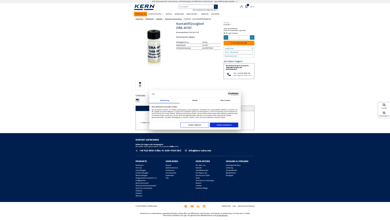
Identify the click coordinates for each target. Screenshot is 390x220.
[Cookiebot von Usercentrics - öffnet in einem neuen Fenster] (229, 94)
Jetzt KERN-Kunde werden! (224, 1)
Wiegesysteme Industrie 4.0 (146, 178)
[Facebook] (186, 207)
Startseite (139, 19)
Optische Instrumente (173, 19)
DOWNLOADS (179, 14)
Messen (168, 165)
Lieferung (229, 168)
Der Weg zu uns (201, 173)
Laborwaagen (141, 170)
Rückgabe (229, 175)
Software (139, 191)
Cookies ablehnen (194, 125)
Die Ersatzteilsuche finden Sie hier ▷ (205, 10)
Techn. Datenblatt (231, 52)
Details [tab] (195, 100)
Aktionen (139, 196)
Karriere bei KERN (202, 175)
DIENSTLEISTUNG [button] (154, 14)
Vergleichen (229, 49)
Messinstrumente (142, 183)
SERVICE (169, 14)
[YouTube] (192, 207)
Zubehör (159, 19)
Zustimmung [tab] (164, 100)
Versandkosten (231, 170)
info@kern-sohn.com (199, 150)
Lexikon (199, 186)
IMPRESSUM (226, 206)
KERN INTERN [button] (191, 14)
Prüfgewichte (141, 181)
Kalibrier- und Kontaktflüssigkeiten (197, 19)
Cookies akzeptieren (224, 125)
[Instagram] (204, 207)
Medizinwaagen (141, 175)
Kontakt (199, 168)
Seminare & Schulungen (205, 181)
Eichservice (170, 170)
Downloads (170, 175)
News (198, 178)
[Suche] (216, 7)
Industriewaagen (142, 173)
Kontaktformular (202, 170)
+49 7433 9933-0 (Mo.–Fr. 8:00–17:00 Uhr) (160, 150)
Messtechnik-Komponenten (146, 186)
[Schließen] (237, 2)
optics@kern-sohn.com (242, 75)
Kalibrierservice (172, 168)
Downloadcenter (231, 56)
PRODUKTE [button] (139, 14)
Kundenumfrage (202, 188)
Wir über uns (200, 165)
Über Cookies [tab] (225, 100)
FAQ (167, 178)
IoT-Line (139, 168)
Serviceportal (171, 173)
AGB (234, 206)
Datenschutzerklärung (246, 206)
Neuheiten (140, 165)
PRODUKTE (150, 19)
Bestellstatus (231, 173)
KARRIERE (205, 14)
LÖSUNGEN (215, 14)
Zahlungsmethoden (233, 165)
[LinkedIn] (198, 207)
